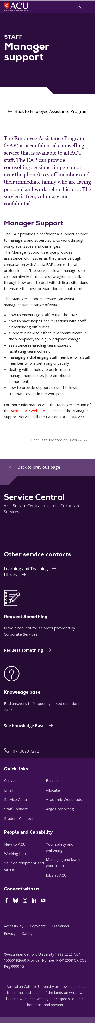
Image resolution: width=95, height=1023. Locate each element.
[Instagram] (25, 901)
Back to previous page (38, 467)
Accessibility (13, 926)
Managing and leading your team (65, 862)
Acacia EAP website (28, 410)
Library (10, 575)
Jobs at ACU (56, 875)
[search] (79, 6)
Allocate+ (54, 790)
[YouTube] (43, 901)
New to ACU (15, 844)
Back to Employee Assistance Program (51, 111)
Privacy (9, 933)
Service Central (27, 505)
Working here (15, 853)
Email (8, 790)
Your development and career (24, 866)
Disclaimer (60, 926)
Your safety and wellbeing (59, 847)
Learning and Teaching (26, 568)
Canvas (10, 780)
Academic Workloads (64, 799)
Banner (52, 780)
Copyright (38, 926)
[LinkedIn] (34, 901)
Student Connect (18, 818)
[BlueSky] (15, 901)
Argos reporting (60, 808)
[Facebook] (6, 901)
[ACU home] (23, 12)
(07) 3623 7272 (25, 751)
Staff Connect (16, 808)
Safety (27, 933)
